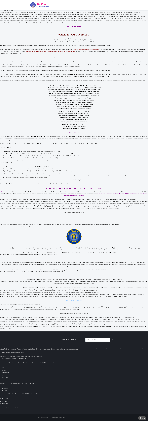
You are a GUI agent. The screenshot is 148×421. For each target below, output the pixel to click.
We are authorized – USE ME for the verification (11, 252)
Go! (113, 339)
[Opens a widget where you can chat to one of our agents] (142, 418)
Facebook (5, 398)
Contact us (113, 4)
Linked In (5, 403)
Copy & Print (5, 377)
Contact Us (4, 380)
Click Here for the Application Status (74, 216)
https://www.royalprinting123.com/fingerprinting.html (32, 57)
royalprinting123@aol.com (62, 323)
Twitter (4, 401)
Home (60, 4)
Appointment (76, 4)
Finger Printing (87, 4)
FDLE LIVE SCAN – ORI (6, 270)
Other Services (101, 4)
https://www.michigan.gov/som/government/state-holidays (75, 57)
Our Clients (4, 390)
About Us (66, 4)
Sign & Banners (5, 375)
